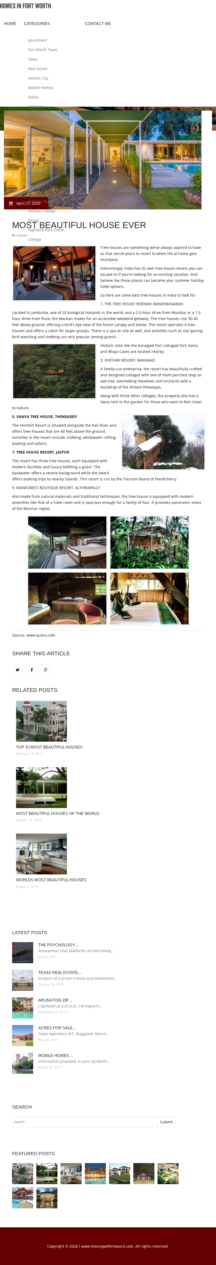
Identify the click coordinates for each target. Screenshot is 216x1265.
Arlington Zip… (55, 1000)
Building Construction (47, 172)
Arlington (36, 182)
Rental (33, 220)
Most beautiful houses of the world (57, 813)
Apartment (37, 40)
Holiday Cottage (42, 210)
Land (32, 191)
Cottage (34, 239)
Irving (33, 153)
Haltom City (38, 78)
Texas (33, 59)
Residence (37, 134)
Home (10, 23)
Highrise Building (43, 201)
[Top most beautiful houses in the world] (95, 1173)
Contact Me (98, 23)
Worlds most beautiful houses (51, 880)
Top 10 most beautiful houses (49, 747)
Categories (37, 23)
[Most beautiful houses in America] (143, 1173)
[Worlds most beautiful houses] (109, 854)
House (33, 163)
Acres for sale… (57, 1028)
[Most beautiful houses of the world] (109, 787)
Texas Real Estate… (60, 972)
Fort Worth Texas (42, 49)
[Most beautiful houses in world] (168, 1173)
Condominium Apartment (50, 144)
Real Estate (37, 68)
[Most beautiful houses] (22, 1197)
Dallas (33, 97)
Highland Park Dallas (46, 229)
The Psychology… (58, 945)
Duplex (34, 116)
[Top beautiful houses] (46, 1197)
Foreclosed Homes (44, 125)
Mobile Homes (40, 87)
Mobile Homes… (55, 1055)
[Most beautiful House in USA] (119, 1173)
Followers (36, 106)
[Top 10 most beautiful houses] (109, 721)
